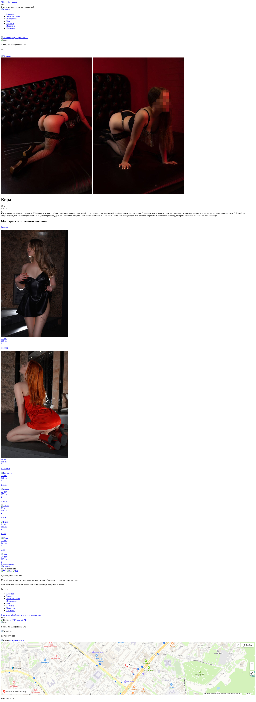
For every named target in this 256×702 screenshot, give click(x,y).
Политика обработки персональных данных (21, 615)
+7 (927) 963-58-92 (19, 37)
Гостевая (10, 23)
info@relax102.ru (16, 640)
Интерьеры (11, 19)
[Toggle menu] (2, 49)
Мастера (10, 14)
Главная (10, 594)
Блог (8, 21)
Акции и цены (13, 16)
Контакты (10, 28)
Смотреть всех (7, 564)
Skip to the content (9, 2)
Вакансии (10, 26)
